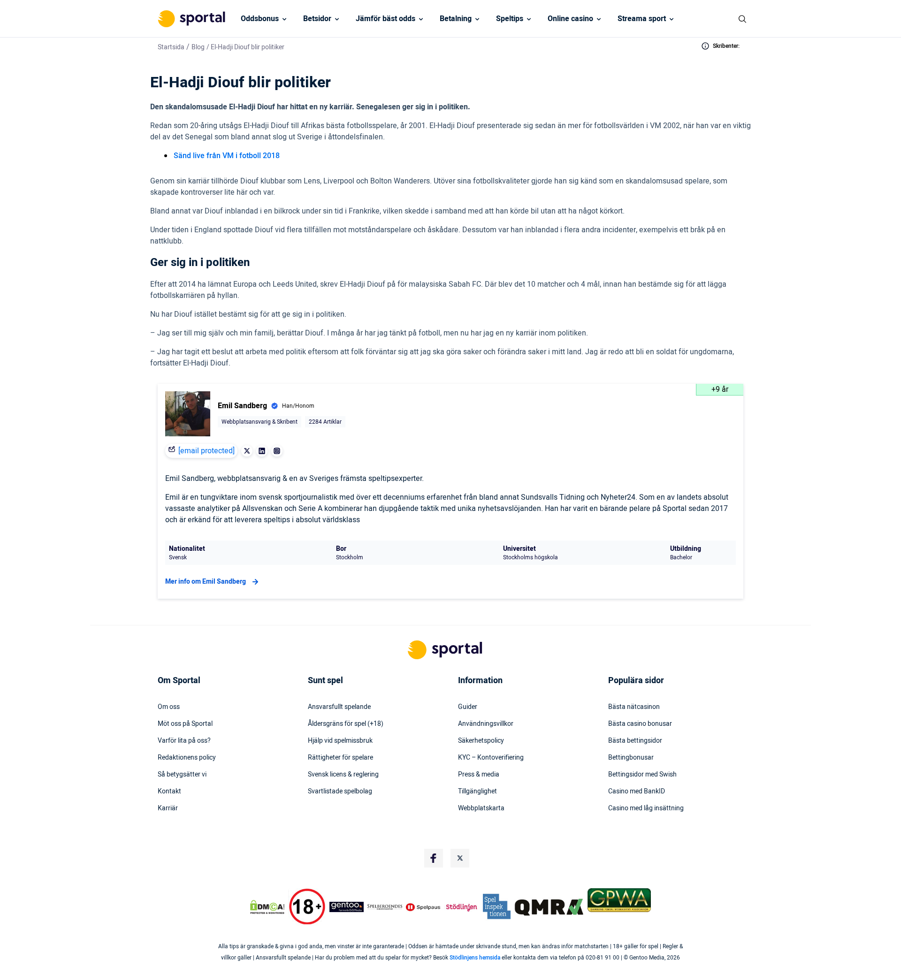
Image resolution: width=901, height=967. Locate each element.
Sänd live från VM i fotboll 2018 (227, 155)
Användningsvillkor (485, 724)
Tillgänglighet (477, 791)
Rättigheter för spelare (340, 757)
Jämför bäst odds (385, 18)
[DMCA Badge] (267, 907)
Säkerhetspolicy (481, 741)
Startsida (171, 47)
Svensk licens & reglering (343, 774)
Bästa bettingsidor (635, 741)
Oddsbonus (260, 18)
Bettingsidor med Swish (642, 774)
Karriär (168, 808)
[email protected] (206, 451)
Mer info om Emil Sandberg (205, 581)
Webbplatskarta (481, 808)
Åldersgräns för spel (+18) (345, 724)
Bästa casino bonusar (640, 724)
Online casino (570, 18)
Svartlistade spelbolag (340, 791)
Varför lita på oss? (184, 741)
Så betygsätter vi (182, 774)
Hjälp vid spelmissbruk (340, 741)
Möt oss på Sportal (185, 724)
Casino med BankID (636, 791)
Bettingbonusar (631, 757)
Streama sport (642, 18)
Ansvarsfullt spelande (339, 707)
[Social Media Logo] (433, 858)
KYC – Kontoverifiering (491, 757)
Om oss (169, 707)
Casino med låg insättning (646, 808)
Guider (467, 707)
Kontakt (169, 791)
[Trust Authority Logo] (346, 907)
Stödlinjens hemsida (475, 957)
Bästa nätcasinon (634, 707)
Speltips (509, 18)
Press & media (478, 774)
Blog (198, 47)
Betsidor (317, 18)
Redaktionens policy (187, 757)
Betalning (456, 18)
